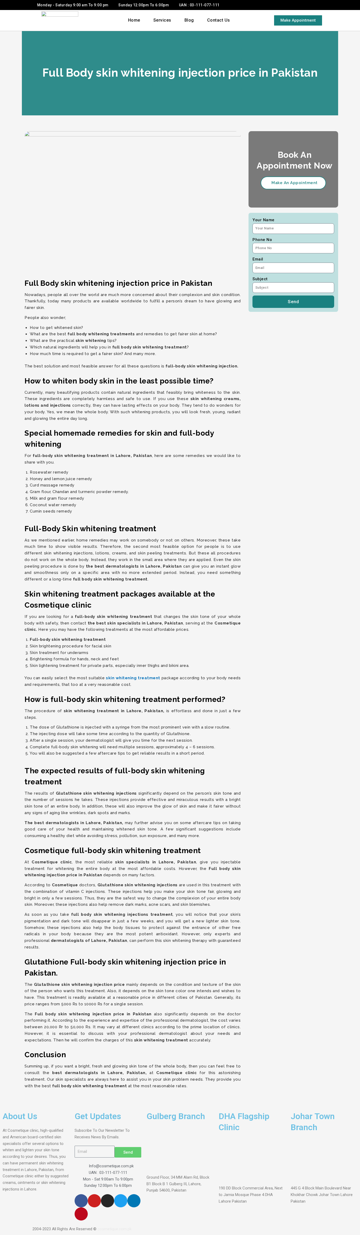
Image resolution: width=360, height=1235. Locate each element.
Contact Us (218, 20)
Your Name (263, 220)
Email (257, 259)
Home (134, 20)
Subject (260, 279)
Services (162, 20)
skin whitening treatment (133, 678)
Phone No (262, 239)
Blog (189, 20)
